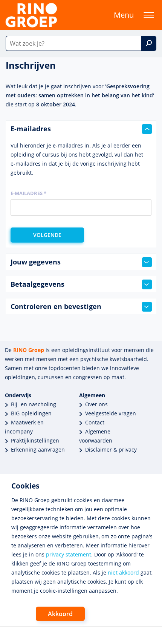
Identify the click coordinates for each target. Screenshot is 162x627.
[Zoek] (148, 43)
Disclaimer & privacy (111, 449)
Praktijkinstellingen (35, 440)
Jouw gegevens (36, 261)
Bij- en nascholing (33, 404)
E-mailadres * (28, 193)
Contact (94, 422)
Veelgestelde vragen (110, 413)
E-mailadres (31, 128)
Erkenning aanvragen (38, 449)
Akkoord (60, 614)
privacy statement (68, 554)
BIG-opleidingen (31, 413)
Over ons (96, 404)
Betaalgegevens (37, 284)
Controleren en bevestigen (56, 306)
